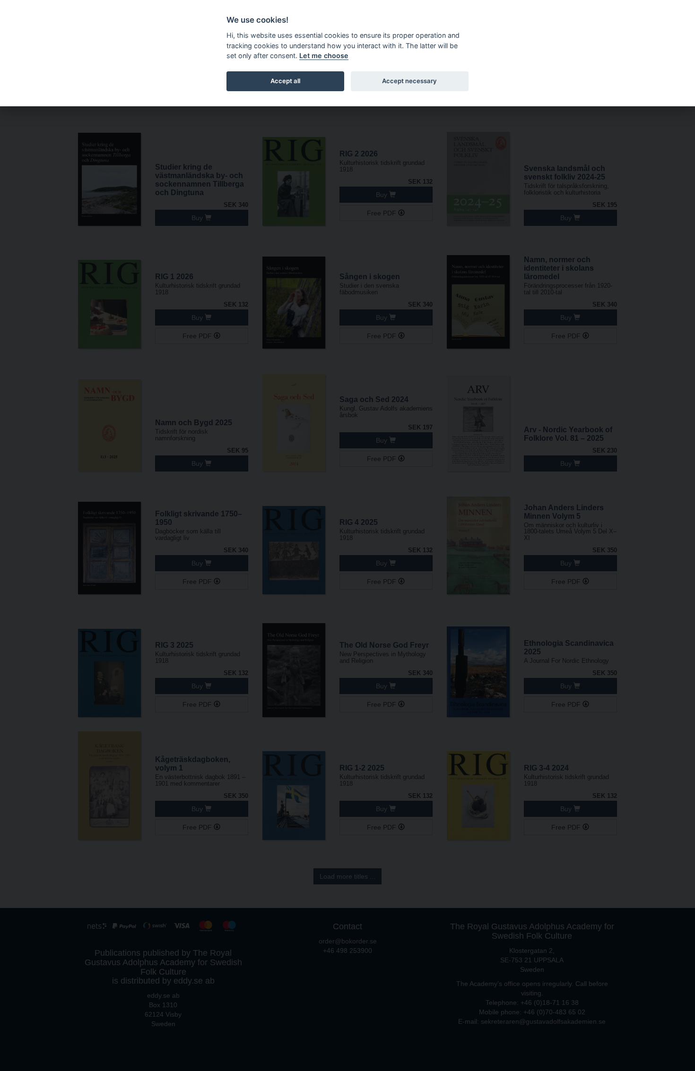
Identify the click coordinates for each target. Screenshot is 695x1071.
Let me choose (323, 55)
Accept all (285, 81)
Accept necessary (409, 81)
